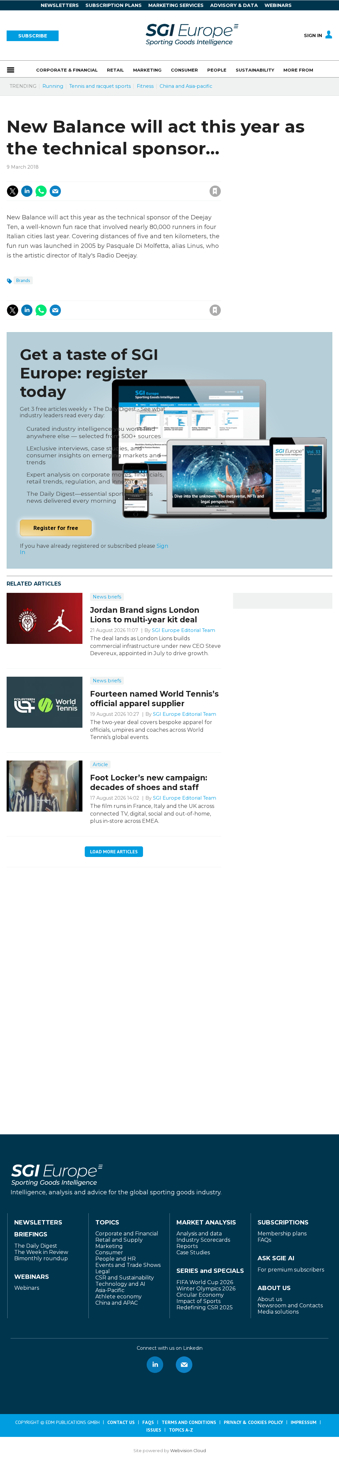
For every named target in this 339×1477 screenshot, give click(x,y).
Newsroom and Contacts (290, 1305)
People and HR (115, 1259)
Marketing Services (176, 5)
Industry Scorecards (203, 1240)
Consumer (109, 1252)
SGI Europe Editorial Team (183, 630)
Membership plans (282, 1233)
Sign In (313, 35)
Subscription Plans (113, 5)
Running (52, 86)
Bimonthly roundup (41, 1258)
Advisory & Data (234, 5)
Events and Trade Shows (128, 1265)
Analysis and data (199, 1233)
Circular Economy (200, 1295)
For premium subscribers (291, 1270)
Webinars (278, 5)
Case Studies (193, 1252)
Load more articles (114, 852)
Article (100, 764)
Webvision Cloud (188, 1450)
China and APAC (116, 1303)
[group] (299, 69)
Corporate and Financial (126, 1233)
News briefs (107, 597)
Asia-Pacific (109, 1290)
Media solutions (278, 1312)
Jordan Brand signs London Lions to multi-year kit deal (144, 614)
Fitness (145, 86)
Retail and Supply (119, 1240)
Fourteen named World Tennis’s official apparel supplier (154, 698)
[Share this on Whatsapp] (41, 191)
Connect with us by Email (184, 1364)
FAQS (148, 1422)
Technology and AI (120, 1284)
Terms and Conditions (189, 1422)
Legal (102, 1271)
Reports (187, 1246)
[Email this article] (55, 191)
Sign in (126, 177)
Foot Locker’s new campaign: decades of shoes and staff (148, 782)
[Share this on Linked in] (27, 191)
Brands (23, 280)
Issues (153, 1430)
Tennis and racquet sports (100, 86)
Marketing (109, 1246)
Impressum (303, 1422)
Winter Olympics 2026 (205, 1288)
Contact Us (121, 1422)
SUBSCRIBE (32, 36)
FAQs (264, 1240)
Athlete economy (118, 1296)
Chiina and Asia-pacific (186, 86)
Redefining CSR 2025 (204, 1307)
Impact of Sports (198, 1301)
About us (270, 1299)
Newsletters (60, 5)
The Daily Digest (35, 1246)
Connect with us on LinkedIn (155, 1364)
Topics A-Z (181, 1430)
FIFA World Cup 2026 (204, 1282)
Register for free (55, 528)
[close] (162, 184)
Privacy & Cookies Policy (253, 1422)
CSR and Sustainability (124, 1278)
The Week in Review (41, 1252)
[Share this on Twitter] (13, 191)
